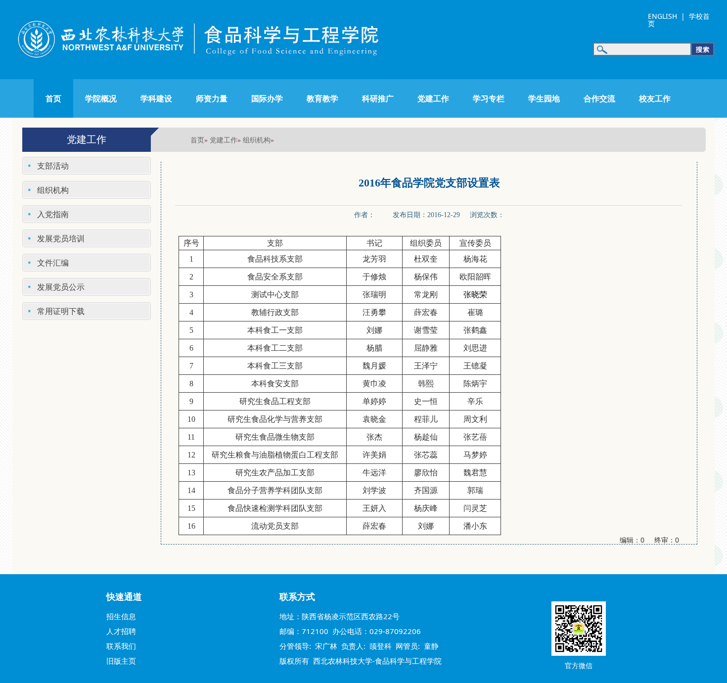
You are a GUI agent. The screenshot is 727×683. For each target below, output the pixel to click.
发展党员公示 (61, 286)
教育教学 (322, 98)
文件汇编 (53, 262)
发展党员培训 (61, 238)
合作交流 (599, 98)
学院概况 (101, 98)
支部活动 (53, 165)
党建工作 (433, 98)
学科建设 (156, 98)
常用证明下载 (61, 311)
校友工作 (655, 98)
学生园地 (544, 98)
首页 (53, 98)
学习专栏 (488, 98)
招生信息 (121, 616)
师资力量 (211, 98)
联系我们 (121, 646)
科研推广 (378, 98)
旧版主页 (121, 661)
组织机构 (257, 139)
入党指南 (53, 214)
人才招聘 (121, 631)
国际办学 (267, 98)
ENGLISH (662, 16)
